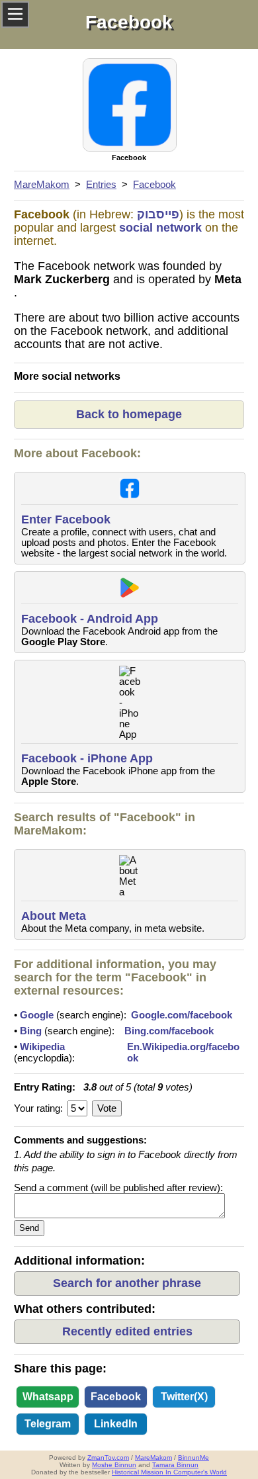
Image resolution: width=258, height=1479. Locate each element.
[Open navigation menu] (15, 14)
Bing (31, 1030)
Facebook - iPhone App (87, 758)
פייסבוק (158, 214)
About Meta (53, 915)
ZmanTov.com (108, 1457)
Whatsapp (47, 1396)
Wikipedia (42, 1046)
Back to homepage (129, 414)
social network (160, 227)
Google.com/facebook (181, 1014)
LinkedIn (116, 1423)
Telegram (47, 1423)
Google (37, 1014)
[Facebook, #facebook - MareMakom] (129, 106)
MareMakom (153, 1457)
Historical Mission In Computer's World (169, 1472)
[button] (127, 1283)
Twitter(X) (184, 1396)
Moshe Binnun (114, 1464)
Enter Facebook (65, 519)
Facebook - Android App (89, 618)
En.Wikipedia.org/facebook (183, 1052)
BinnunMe (193, 1457)
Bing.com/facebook (169, 1030)
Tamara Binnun (175, 1464)
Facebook (116, 1396)
